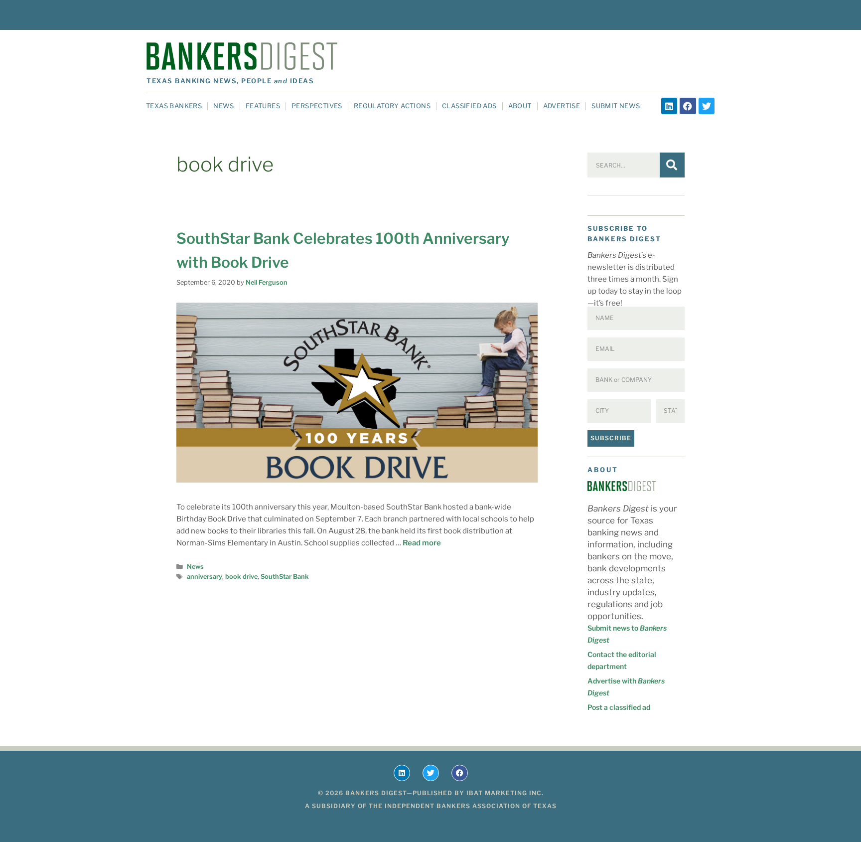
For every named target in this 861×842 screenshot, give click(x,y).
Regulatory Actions (392, 106)
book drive (241, 576)
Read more (422, 542)
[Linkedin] (669, 106)
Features (263, 106)
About (520, 106)
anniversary (204, 576)
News (223, 106)
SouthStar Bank (285, 576)
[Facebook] (688, 106)
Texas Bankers (174, 106)
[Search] (672, 165)
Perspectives (316, 106)
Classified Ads (469, 106)
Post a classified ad (618, 707)
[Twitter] (707, 106)
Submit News (615, 106)
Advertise (561, 106)
